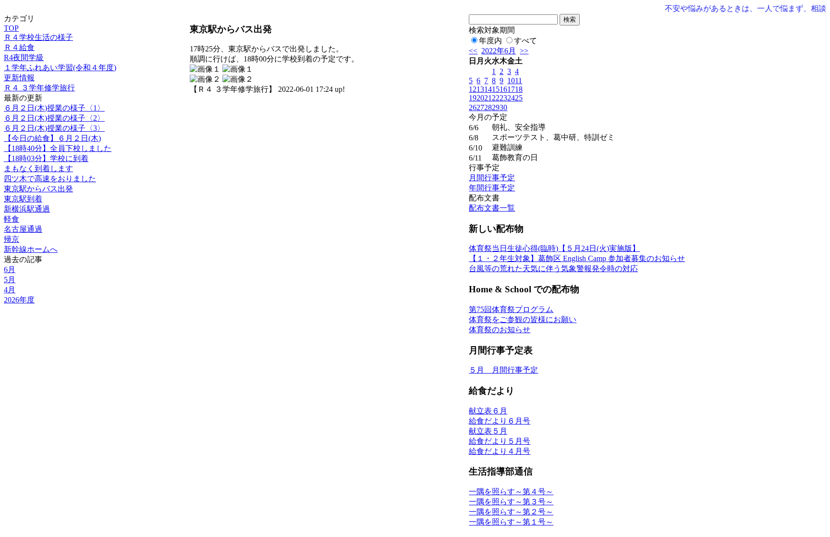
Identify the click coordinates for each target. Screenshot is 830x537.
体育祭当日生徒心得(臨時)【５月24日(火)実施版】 (554, 248)
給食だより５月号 (499, 441)
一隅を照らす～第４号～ (511, 491)
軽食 (11, 219)
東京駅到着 (23, 199)
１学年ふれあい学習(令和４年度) (60, 67)
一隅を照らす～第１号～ (511, 522)
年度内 (490, 41)
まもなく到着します (38, 168)
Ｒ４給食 (19, 47)
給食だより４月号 (499, 451)
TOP (11, 28)
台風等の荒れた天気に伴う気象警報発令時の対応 (553, 268)
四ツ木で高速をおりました (50, 179)
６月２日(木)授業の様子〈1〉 (54, 108)
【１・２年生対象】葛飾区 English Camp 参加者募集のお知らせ (577, 258)
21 (488, 98)
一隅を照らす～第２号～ (511, 512)
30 (503, 107)
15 (496, 89)
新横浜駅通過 (27, 209)
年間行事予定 (492, 188)
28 (488, 107)
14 (488, 89)
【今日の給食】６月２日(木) (52, 138)
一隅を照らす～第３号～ (511, 502)
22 (496, 98)
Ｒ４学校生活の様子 (38, 37)
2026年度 (19, 300)
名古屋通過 (23, 229)
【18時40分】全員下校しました (57, 148)
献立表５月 (488, 431)
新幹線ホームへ (31, 249)
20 (480, 98)
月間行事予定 (492, 178)
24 (511, 98)
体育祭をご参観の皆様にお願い (522, 319)
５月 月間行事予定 (503, 370)
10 (511, 80)
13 (480, 89)
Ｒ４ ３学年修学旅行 (39, 88)
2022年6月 (498, 51)
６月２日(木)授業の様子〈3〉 (54, 128)
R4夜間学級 (24, 57)
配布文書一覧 (492, 208)
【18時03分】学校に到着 (46, 158)
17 (511, 89)
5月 (9, 279)
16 (503, 89)
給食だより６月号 (499, 421)
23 (503, 98)
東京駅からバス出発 (38, 189)
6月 (9, 269)
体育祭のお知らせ (499, 329)
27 (480, 107)
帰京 (11, 239)
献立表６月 (488, 411)
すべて (525, 41)
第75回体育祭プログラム (511, 309)
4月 (9, 290)
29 (496, 107)
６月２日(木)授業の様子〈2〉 (54, 118)
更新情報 (19, 78)
